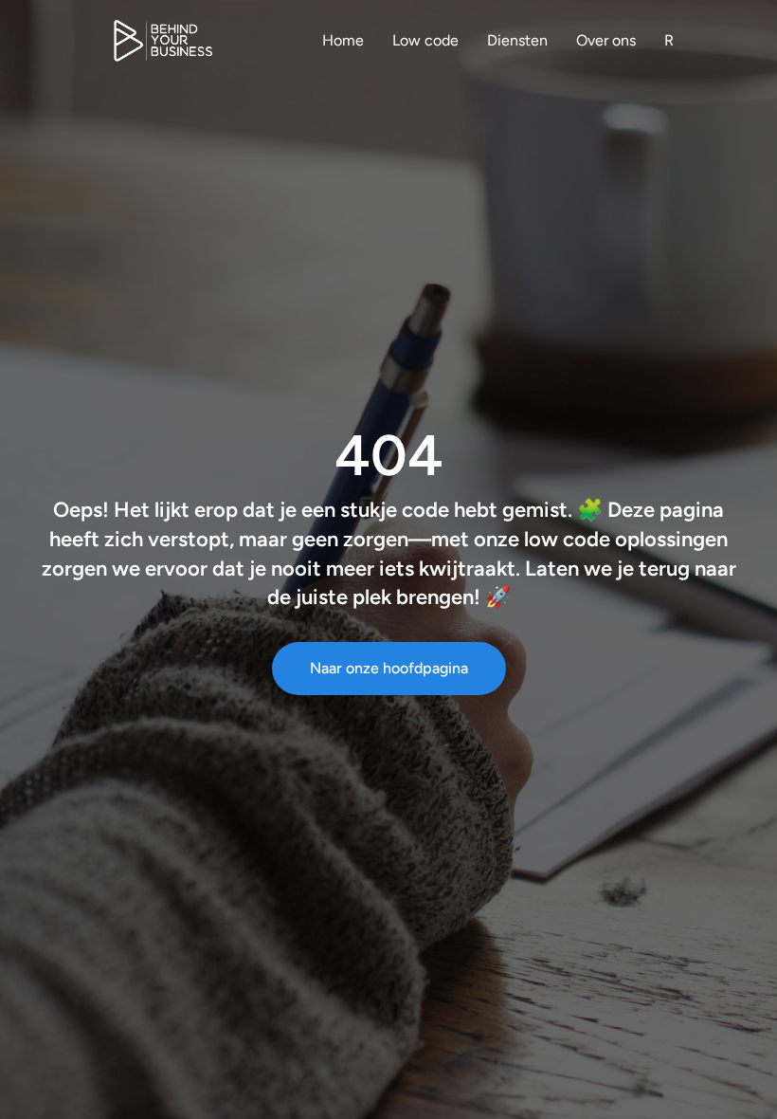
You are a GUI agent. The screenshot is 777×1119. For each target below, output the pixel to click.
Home (343, 40)
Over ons (606, 40)
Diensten (517, 40)
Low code (425, 40)
